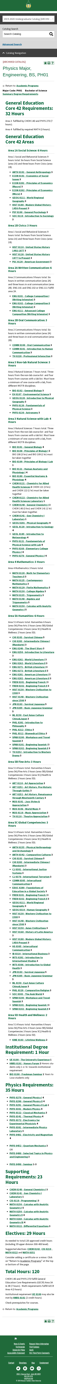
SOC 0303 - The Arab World (27, 994)
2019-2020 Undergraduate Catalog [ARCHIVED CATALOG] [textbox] (29, 19)
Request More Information (39, 1343)
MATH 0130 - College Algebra (28, 591)
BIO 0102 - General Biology (27, 390)
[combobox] (28, 19)
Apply (31, 1349)
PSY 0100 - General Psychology (29, 212)
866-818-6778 (28, 1376)
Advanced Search (12, 44)
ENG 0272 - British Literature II (29, 670)
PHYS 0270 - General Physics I (28, 555)
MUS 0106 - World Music (25, 808)
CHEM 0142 (33, 1249)
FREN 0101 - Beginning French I (29, 682)
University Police (19, 1349)
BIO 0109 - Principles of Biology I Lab (32, 461)
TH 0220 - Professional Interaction (31, 356)
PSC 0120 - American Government (31, 261)
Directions (23, 1362)
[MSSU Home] (28, 4)
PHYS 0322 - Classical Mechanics (27, 1112)
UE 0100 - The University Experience (30, 1059)
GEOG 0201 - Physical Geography (30, 522)
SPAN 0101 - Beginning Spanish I (30, 744)
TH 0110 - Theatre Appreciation (30, 816)
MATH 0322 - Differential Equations (29, 1226)
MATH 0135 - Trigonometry (27, 595)
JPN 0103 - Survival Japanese (28, 704)
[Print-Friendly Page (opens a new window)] (48, 62)
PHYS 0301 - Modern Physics (25, 1108)
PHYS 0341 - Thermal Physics (25, 1116)
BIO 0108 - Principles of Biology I (30, 450)
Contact (11, 1362)
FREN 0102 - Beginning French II (29, 685)
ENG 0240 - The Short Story (27, 648)
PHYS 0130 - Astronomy (25, 412)
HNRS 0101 (19, 1297)
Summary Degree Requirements (20, 94)
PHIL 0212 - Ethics (22, 729)
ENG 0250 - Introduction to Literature (33, 652)
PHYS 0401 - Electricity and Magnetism (31, 1134)
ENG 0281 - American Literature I (30, 674)
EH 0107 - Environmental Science (30, 394)
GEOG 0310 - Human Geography (29, 909)
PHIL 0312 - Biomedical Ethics (28, 733)
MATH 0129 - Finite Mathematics (30, 587)
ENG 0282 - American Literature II (30, 678)
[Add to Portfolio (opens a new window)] (45, 62)
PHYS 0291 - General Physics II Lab (28, 1105)
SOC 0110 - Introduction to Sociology (33, 215)
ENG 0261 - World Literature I (28, 659)
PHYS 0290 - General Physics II (26, 1101)
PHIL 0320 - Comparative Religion (30, 990)
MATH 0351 (29, 1252)
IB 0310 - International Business (30, 953)
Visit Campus (34, 1346)
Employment (44, 1362)
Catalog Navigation (16, 53)
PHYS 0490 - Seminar (21, 1164)
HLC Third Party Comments (39, 1352)
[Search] (51, 34)
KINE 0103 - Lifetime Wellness (28, 1039)
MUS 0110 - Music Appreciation (29, 812)
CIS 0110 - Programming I (23, 1200)
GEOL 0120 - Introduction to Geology (32, 526)
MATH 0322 (11, 1252)
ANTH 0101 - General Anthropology (31, 172)
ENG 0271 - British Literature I (29, 667)
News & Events (19, 1343)
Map (33, 1362)
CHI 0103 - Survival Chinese (27, 637)
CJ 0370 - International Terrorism (31, 876)
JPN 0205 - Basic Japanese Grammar (32, 707)
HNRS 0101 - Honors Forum (24, 1063)
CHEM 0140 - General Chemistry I (30, 504)
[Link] (18, 1368)
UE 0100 (36, 1294)
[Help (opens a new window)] (52, 62)
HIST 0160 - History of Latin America (32, 931)
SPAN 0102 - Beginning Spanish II (30, 748)
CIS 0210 (46, 1249)
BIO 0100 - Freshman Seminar (26, 1074)
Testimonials (20, 1346)
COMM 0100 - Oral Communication (31, 345)
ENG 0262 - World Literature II (29, 663)
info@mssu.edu (28, 1378)
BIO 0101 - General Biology (27, 447)
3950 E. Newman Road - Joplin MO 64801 (28, 1374)
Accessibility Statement (16, 1352)
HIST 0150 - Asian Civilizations (29, 928)
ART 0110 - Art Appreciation (27, 783)
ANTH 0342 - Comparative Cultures (31, 854)
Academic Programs (27, 85)
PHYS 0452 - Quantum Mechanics (28, 1145)
